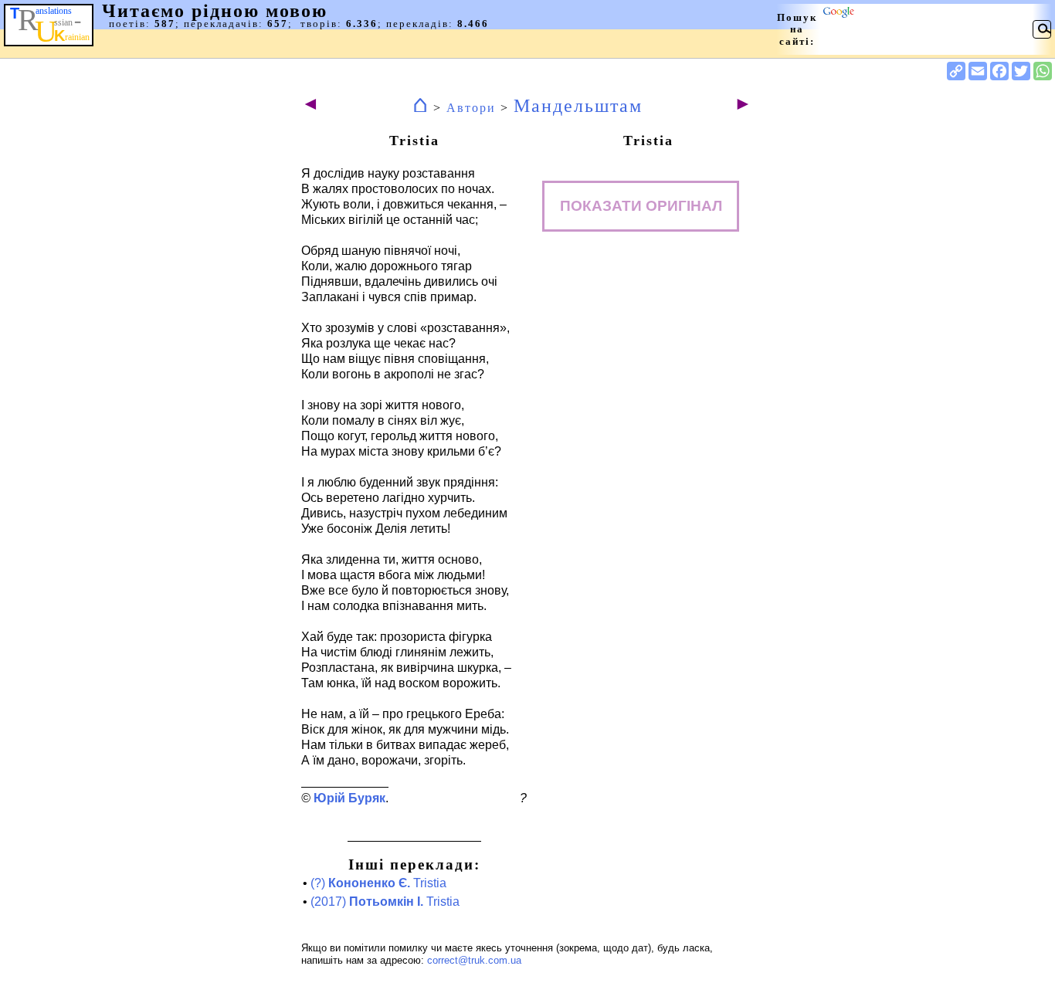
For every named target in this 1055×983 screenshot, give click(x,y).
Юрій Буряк (349, 798)
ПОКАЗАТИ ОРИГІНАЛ (641, 206)
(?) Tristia (378, 883)
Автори (471, 107)
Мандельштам (578, 106)
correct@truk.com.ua (474, 960)
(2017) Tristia (385, 901)
